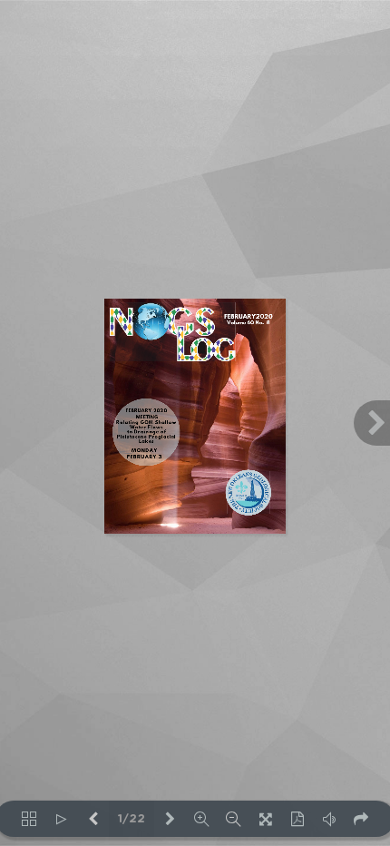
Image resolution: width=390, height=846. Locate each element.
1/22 (131, 819)
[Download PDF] (297, 819)
